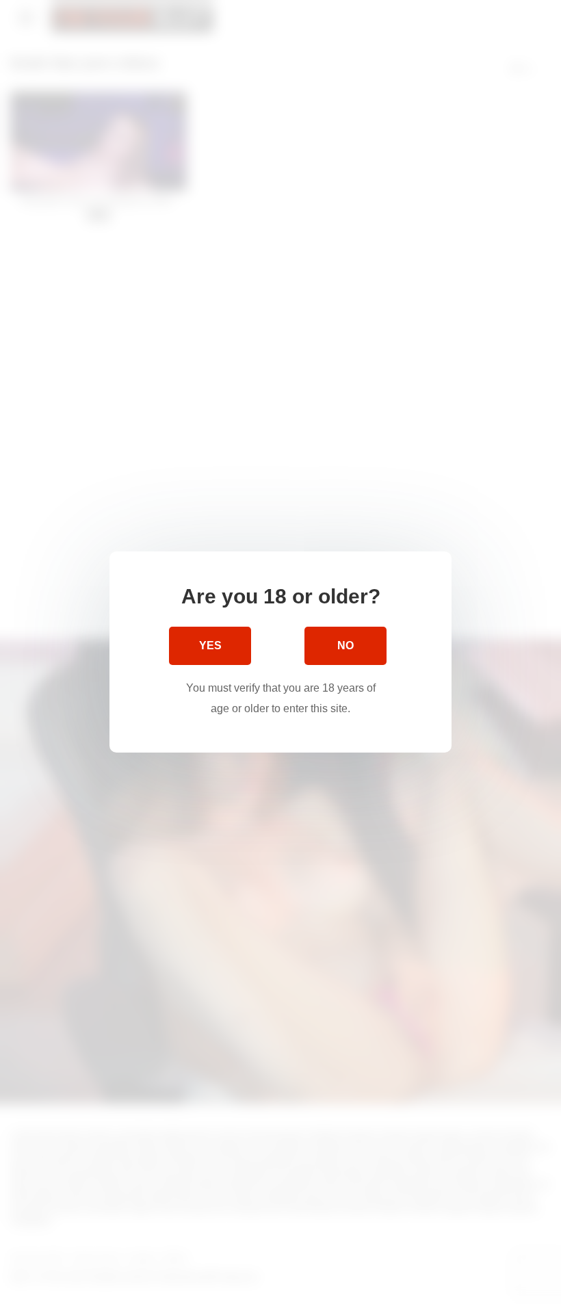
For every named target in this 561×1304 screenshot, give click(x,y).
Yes (210, 645)
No (345, 645)
